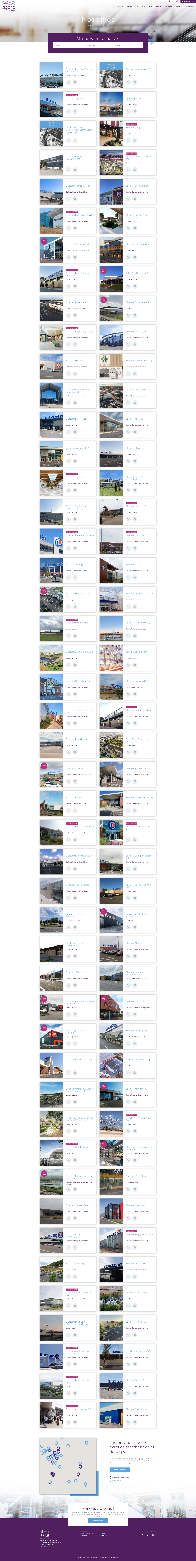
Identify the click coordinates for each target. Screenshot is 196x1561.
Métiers (129, 6)
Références (103, 1535)
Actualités (168, 6)
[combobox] (68, 45)
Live (150, 6)
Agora (178, 6)
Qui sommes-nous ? (87, 1533)
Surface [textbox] (117, 45)
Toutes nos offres (119, 1470)
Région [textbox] (58, 45)
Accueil (120, 6)
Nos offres (141, 6)
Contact (190, 6)
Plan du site (114, 1557)
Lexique (102, 1533)
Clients (158, 6)
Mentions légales (105, 1557)
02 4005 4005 (46, 1546)
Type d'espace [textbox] (90, 45)
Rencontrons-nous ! (98, 1520)
